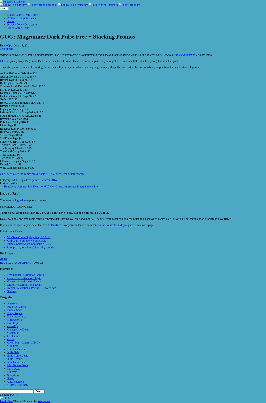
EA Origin (13, 323)
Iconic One (6, 401)
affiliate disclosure (184, 54)
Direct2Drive (14, 319)
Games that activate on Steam (24, 281)
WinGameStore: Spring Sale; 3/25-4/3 (28, 237)
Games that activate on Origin (24, 278)
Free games (32, 180)
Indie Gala (13, 352)
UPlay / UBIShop (17, 384)
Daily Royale (14, 313)
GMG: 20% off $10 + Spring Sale (26, 240)
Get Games (13, 336)
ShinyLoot (13, 375)
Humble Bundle (16, 349)
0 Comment (6, 48)
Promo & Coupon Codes (21, 18)
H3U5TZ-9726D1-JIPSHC (15, 262)
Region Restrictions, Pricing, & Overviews (31, 287)
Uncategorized (15, 381)
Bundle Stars (14, 310)
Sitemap (11, 291)
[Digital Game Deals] (13, 1)
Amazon (12, 303)
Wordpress (44, 401)
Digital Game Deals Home (22, 14)
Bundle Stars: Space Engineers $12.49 (29, 243)
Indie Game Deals (17, 355)
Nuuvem (12, 371)
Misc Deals (13, 368)
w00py (8, 45)
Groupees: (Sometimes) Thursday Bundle (31, 247)
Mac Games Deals (17, 365)
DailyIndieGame (16, 316)
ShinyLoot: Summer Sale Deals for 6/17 (24, 186)
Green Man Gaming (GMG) (23, 342)
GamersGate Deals (18, 329)
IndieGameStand (16, 362)
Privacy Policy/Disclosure (22, 24)
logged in (20, 200)
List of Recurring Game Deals (24, 284)
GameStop (13, 332)
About (10, 21)
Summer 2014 (49, 180)
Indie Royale (14, 358)
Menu (4, 8)
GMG (3, 259)
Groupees (12, 345)
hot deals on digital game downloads (126, 225)
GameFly (12, 326)
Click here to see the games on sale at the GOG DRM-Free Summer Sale (41, 173)
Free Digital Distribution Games (25, 274)
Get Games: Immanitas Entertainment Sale (76, 186)
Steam (10, 378)
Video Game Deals (18, 27)
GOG (3, 61)
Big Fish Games (16, 306)
